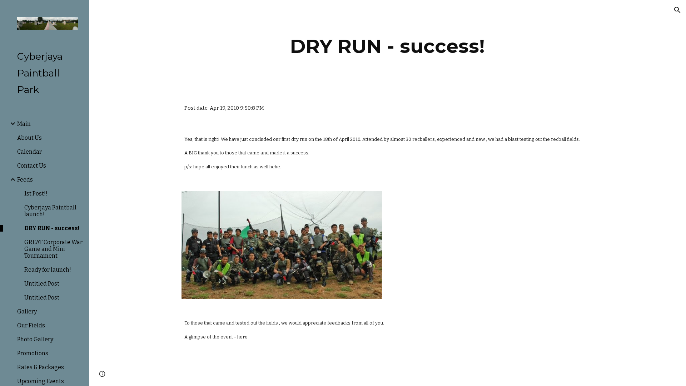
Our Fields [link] (31, 325)
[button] (677, 10)
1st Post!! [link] (36, 193)
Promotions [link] (32, 353)
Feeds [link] (25, 179)
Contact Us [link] (31, 165)
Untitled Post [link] (41, 283)
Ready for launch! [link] (47, 269)
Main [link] (24, 123)
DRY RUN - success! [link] (52, 228)
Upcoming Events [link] (40, 381)
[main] (387, 46)
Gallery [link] (27, 311)
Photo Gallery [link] (35, 339)
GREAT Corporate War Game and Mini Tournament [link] (53, 249)
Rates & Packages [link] (40, 367)
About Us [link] (29, 137)
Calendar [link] (29, 151)
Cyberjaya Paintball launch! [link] (50, 211)
